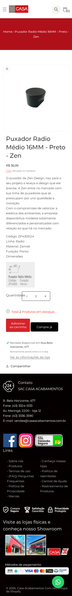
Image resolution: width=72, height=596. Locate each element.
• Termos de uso (18, 471)
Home (7, 32)
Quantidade (13, 295)
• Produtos (14, 466)
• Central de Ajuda (53, 481)
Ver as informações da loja (30, 357)
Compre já (44, 327)
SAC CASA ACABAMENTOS (40, 389)
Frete (8, 171)
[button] (3, 9)
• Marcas (13, 496)
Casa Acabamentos (30, 588)
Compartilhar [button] (21, 366)
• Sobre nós (15, 461)
